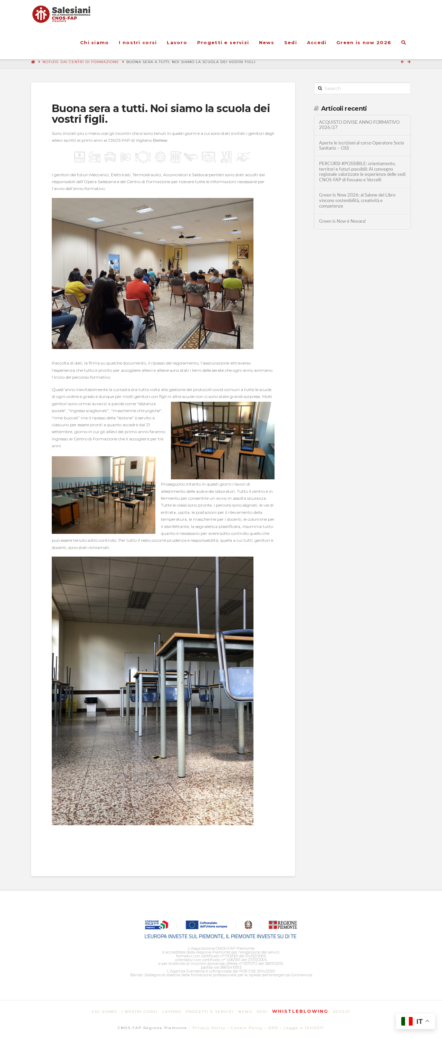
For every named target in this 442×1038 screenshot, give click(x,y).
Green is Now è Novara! (342, 221)
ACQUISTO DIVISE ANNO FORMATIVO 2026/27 (359, 125)
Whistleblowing (300, 1011)
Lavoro (171, 1011)
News (245, 1011)
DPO (273, 1028)
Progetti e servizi (210, 1011)
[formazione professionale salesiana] (61, 14)
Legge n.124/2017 (304, 1028)
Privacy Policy (209, 1028)
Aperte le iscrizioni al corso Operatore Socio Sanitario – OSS (361, 146)
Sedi (262, 1011)
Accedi (341, 1011)
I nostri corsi (140, 1011)
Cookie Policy (247, 1028)
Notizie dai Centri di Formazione (80, 62)
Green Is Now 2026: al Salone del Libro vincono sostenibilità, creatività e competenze (357, 201)
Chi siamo (104, 1011)
